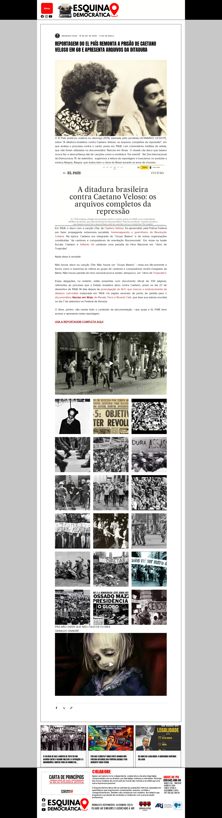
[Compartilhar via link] (71, 707)
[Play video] (111, 363)
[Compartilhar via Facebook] (56, 707)
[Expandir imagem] (72, 416)
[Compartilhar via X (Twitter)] (63, 707)
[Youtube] (50, 16)
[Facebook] (42, 16)
